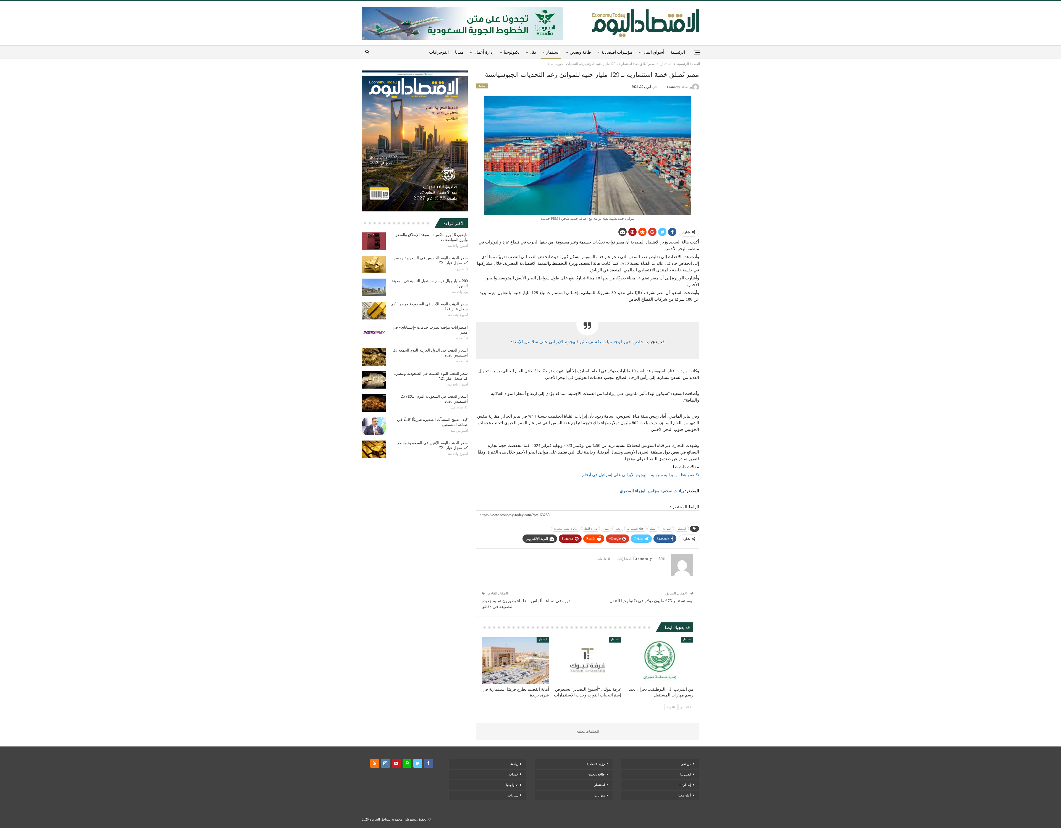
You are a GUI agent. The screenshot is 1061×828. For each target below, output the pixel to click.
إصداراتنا (685, 785)
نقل (533, 52)
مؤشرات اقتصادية (616, 52)
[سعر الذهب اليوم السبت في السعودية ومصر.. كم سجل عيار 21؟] (374, 380)
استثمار (553, 52)
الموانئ (667, 528)
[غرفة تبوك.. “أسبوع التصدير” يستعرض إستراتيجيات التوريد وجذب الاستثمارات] (587, 660)
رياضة (514, 764)
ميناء (606, 528)
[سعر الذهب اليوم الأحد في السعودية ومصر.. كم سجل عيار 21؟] (374, 310)
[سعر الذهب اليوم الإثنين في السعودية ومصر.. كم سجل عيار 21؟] (374, 449)
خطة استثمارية (635, 528)
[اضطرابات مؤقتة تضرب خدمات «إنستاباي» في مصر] (374, 334)
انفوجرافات (439, 52)
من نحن (686, 764)
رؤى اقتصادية (596, 764)
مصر (618, 528)
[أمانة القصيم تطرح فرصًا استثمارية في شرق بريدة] (515, 660)
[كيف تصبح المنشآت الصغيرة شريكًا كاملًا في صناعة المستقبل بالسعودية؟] (374, 426)
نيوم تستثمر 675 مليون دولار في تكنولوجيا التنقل (652, 601)
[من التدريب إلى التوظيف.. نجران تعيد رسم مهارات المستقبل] (659, 660)
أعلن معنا (684, 795)
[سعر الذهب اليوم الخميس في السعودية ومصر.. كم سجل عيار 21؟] (374, 264)
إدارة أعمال (483, 52)
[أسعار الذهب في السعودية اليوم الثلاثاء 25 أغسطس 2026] (374, 403)
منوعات (599, 795)
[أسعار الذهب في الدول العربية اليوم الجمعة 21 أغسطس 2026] (374, 357)
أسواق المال (653, 52)
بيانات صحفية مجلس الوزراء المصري (652, 491)
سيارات (513, 795)
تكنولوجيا (511, 52)
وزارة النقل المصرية (565, 528)
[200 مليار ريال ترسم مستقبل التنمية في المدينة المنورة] (374, 287)
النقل (653, 528)
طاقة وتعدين (580, 52)
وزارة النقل (590, 528)
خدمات (513, 774)
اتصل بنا (685, 774)
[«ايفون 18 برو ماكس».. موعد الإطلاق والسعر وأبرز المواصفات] (374, 241)
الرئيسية (678, 52)
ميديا (459, 52)
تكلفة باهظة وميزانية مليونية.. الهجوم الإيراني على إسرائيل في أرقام (640, 475)
